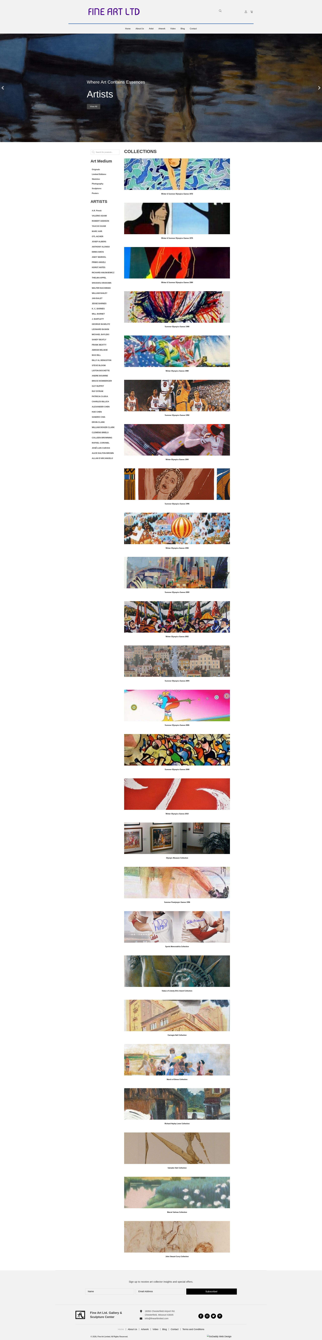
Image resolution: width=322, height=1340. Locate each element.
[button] (246, 12)
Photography (97, 184)
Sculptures (109, 94)
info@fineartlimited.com (156, 1318)
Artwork (145, 1329)
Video (155, 1329)
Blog (164, 1329)
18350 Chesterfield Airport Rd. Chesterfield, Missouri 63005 (160, 1313)
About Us (132, 1329)
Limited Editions (99, 174)
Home (121, 1329)
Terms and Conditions (193, 1329)
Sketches (96, 179)
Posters (95, 193)
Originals (96, 169)
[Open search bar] (220, 11)
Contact (174, 1329)
